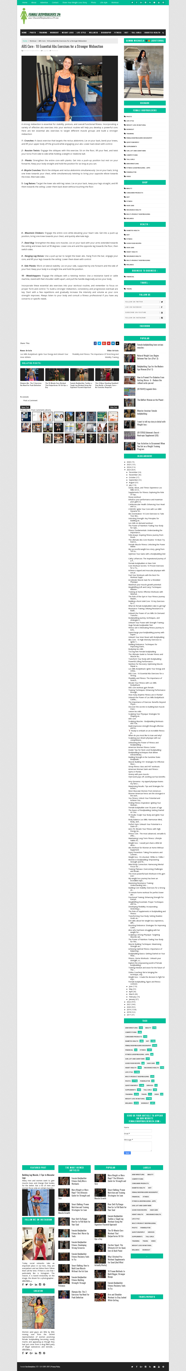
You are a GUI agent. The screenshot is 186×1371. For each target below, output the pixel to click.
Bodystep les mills (135, 649)
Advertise (44, 2)
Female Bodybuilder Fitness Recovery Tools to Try (80, 1256)
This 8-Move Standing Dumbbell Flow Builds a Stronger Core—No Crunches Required (106, 385)
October (132, 477)
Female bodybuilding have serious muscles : (150, 346)
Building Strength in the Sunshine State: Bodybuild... (144, 758)
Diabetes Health (152, 32)
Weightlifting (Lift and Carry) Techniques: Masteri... (144, 588)
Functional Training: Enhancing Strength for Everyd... (146, 898)
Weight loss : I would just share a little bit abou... (145, 844)
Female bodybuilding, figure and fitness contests (144, 982)
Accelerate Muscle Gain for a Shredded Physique (144, 581)
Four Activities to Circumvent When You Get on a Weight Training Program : (151, 446)
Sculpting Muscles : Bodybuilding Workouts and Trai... (145, 722)
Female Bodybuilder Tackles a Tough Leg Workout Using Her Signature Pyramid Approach (81, 385)
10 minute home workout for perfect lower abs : (146, 893)
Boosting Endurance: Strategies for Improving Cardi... (147, 926)
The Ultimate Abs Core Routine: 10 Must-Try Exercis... (146, 541)
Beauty (129, 188)
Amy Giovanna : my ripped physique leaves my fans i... (145, 782)
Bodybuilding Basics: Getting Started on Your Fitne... (146, 954)
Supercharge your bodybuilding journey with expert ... (146, 633)
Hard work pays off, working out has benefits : (146, 778)
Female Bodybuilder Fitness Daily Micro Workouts (79, 1181)
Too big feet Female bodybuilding (142, 651)
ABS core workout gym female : (141, 687)
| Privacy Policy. (55, 1366)
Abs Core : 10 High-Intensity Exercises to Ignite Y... (144, 640)
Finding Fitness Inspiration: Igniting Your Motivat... (144, 804)
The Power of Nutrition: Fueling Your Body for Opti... (145, 526)
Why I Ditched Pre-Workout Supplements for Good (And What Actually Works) (110, 1261)
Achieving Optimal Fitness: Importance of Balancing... (145, 950)
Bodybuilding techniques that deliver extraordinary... (143, 753)
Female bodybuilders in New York (142, 563)
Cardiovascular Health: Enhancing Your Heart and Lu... (146, 505)
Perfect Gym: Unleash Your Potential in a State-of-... (145, 825)
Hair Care (130, 205)
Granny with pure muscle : (139, 774)
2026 (129, 462)
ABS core (132, 718)
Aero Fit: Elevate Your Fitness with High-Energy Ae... (144, 830)
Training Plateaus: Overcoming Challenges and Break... (145, 870)
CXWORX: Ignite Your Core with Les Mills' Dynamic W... (145, 510)
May (131, 989)
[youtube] (159, 2)
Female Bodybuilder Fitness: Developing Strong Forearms (79, 1245)
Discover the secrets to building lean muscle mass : (146, 708)
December (133, 472)
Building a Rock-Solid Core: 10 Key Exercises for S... (146, 602)
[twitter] (132, 2)
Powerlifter (131, 172)
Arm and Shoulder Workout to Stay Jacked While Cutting (117, 1297)
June (131, 986)
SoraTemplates (30, 1366)
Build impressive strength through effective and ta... (145, 727)
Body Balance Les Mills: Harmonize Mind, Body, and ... (145, 820)
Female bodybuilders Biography (139, 138)
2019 (129, 1009)
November (133, 475)
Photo (93, 2)
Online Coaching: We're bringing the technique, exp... (142, 973)
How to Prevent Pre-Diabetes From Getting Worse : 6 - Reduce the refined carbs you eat (150, 380)
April (131, 991)
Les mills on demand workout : (141, 523)
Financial (130, 277)
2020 (129, 1007)
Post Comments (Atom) (41, 410)
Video (128, 176)
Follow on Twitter (134, 302)
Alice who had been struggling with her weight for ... (144, 931)
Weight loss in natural (136, 125)
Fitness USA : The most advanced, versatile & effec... (147, 834)
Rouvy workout (134, 497)
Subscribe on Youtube (135, 312)
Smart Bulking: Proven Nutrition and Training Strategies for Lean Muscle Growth (73, 1208)
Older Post (113, 407)
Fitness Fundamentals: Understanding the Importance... (145, 531)
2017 (129, 1015)
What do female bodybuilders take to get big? (147, 606)
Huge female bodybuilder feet (140, 625)
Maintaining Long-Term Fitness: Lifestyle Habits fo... (145, 839)
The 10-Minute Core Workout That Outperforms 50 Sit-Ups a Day (56, 385)
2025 (129, 464)
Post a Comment (30, 400)
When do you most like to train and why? (145, 735)
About (33, 2)
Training (43, 32)
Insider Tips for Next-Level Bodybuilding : (145, 750)
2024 (129, 467)
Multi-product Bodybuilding (138, 214)
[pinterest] (163, 2)
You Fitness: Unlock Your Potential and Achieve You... (144, 799)
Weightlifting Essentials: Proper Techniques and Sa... (145, 903)
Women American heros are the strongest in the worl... (146, 794)
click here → (27, 1280)
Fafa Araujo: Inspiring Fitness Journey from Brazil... (145, 536)
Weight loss (68, 32)
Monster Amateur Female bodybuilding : (147, 412)
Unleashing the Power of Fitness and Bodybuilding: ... (143, 743)
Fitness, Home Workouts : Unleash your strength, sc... (144, 959)
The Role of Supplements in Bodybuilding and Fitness (147, 912)
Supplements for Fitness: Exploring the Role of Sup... (146, 493)
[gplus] (141, 2)
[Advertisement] (69, 209)
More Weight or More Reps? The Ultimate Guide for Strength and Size (74, 1194)
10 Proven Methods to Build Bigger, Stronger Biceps (116, 1274)
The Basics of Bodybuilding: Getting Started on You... (146, 811)
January (132, 999)
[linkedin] (36, 1284)
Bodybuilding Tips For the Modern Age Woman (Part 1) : (150, 368)
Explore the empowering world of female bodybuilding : (145, 964)
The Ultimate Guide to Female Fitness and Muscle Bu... (145, 655)
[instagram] (145, 2)
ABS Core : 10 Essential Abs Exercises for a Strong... (145, 674)
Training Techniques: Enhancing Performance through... (146, 691)
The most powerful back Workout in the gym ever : (146, 875)
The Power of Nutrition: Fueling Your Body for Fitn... (145, 940)
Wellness (93, 32)
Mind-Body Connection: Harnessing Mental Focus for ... (145, 865)
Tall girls (136, 32)
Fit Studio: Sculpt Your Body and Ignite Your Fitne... (146, 816)
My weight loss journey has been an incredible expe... (143, 879)
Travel (129, 289)
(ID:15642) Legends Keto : (147, 389)
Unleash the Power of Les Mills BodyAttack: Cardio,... (146, 698)
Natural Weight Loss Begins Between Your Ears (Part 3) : (148, 357)
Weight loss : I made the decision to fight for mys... (146, 978)
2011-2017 (46, 1366)
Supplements (131, 146)
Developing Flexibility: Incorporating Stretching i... (142, 907)
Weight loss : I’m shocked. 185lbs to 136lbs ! (146, 857)
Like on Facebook (133, 307)
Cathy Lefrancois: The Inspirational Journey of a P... (147, 559)
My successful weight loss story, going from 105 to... (146, 550)
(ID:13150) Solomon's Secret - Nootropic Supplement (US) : (148, 434)
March (132, 994)
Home (24, 2)
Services (150, 1085)
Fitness (117, 32)
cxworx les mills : (135, 711)
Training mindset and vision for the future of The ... (146, 968)
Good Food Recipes (133, 243)
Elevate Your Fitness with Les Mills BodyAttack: (142, 684)
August (132, 482)
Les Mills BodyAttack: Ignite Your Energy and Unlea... (146, 670)
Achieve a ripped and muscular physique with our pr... (146, 571)
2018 (129, 1012)
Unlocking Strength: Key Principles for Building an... (143, 519)
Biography (106, 32)
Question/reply (132, 142)
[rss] (150, 2)
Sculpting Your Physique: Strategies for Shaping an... (144, 715)
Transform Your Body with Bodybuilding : (145, 659)
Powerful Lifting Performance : (140, 661)
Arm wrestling (132, 164)
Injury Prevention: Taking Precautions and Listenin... (145, 853)
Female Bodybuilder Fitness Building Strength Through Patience (72, 1281)
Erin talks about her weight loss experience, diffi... (146, 921)
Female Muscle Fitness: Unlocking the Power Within (146, 545)
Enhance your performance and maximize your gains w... (145, 500)
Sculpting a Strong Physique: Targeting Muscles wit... (144, 936)
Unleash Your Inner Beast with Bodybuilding (146, 637)
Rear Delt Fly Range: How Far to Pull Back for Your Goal (81, 1221)
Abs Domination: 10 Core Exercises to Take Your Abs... (146, 515)
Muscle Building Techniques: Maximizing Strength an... (144, 945)
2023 (129, 469)
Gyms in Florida (134, 771)
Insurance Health (133, 210)
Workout (115, 2)
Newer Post (25, 407)
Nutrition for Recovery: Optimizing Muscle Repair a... (145, 665)
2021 (129, 1004)
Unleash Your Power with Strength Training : (146, 622)
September (133, 480)
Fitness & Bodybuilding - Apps (138, 168)
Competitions (132, 155)
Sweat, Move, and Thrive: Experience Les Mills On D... (145, 488)
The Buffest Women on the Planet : (150, 399)
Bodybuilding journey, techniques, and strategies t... (144, 619)
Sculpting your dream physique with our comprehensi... (144, 739)
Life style (103, 2)
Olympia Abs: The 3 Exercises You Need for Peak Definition (31, 384)
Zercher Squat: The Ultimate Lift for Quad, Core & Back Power (117, 1248)
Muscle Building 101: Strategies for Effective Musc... (146, 763)
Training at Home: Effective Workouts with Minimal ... (145, 593)
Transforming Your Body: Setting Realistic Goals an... (145, 917)
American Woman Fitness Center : (142, 747)
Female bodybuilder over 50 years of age (145, 807)
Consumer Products (134, 193)
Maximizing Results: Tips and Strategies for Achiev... (146, 787)
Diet (126, 32)
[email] (154, 2)
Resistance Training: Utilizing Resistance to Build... (145, 609)
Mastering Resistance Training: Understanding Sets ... (140, 884)
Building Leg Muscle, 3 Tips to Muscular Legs (38, 1176)
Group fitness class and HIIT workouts (144, 766)
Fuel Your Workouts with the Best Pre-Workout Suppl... (144, 576)
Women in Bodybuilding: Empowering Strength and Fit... (143, 860)
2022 (129, 1002)
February (133, 997)
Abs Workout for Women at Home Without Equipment (146, 848)
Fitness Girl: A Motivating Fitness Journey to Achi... (146, 628)
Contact (55, 2)
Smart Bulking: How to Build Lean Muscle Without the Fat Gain (80, 1268)
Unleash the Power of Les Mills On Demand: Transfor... (146, 614)
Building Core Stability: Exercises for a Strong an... (146, 889)
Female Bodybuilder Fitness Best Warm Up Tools (80, 1233)
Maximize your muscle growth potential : (145, 584)
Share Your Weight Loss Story (75, 2)
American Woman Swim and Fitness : (143, 769)
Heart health (132, 252)
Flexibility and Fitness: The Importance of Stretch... (145, 679)
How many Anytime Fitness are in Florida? (145, 695)
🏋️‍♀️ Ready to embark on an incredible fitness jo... (146, 731)
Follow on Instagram (135, 318)
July (130, 485)
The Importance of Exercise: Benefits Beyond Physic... (147, 703)
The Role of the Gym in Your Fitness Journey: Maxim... (146, 597)
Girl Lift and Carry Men (136, 151)
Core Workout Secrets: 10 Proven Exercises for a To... (146, 567)
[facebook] (137, 2)
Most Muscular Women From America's (144, 791)
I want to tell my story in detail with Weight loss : (151, 423)
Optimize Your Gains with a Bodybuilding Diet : (147, 555)
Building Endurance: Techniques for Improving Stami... (142, 645)
